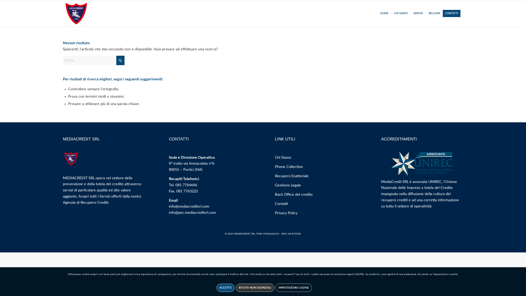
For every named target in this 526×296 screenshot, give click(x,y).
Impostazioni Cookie (293, 288)
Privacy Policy (286, 213)
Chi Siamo (283, 158)
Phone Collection (289, 167)
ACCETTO (225, 288)
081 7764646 (186, 185)
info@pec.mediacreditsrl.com (192, 213)
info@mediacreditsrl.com (189, 206)
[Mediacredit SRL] (76, 13)
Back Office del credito (294, 195)
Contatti (281, 204)
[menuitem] (384, 13)
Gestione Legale (288, 185)
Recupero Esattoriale (292, 176)
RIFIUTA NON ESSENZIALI (255, 288)
